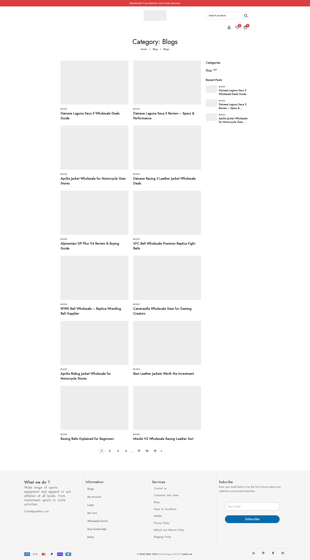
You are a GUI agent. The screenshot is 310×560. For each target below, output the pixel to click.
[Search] (245, 15)
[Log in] (229, 27)
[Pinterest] (263, 553)
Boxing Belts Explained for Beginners (87, 438)
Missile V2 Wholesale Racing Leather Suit (163, 438)
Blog (155, 49)
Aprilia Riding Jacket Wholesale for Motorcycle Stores (86, 376)
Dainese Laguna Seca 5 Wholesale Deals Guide (232, 92)
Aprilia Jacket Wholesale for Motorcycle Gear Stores (233, 122)
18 (146, 451)
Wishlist (158, 516)
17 (139, 451)
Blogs (209, 70)
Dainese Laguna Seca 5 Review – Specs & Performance (232, 108)
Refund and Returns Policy (169, 530)
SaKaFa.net (187, 554)
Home (144, 49)
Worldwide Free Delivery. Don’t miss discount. (155, 3)
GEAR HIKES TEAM (148, 554)
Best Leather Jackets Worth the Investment (163, 373)
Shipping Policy (162, 537)
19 (155, 451)
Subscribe (252, 519)
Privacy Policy (161, 523)
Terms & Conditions (165, 509)
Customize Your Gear (166, 495)
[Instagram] (282, 553)
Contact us (160, 488)
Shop (156, 502)
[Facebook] (273, 553)
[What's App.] (253, 553)
